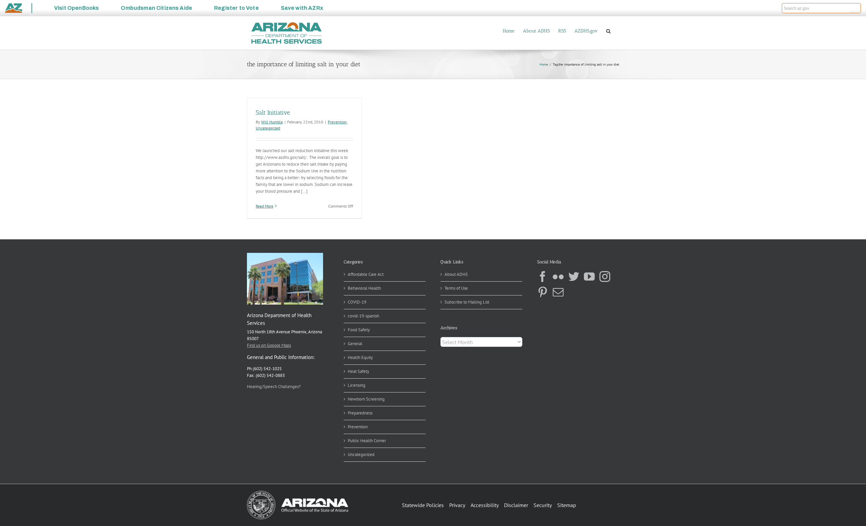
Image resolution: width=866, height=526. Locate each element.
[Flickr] (558, 276)
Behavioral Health (364, 288)
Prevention (337, 121)
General (355, 343)
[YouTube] (589, 276)
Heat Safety (358, 371)
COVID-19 (357, 302)
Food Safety (359, 330)
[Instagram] (604, 276)
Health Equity (360, 357)
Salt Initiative (273, 112)
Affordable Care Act (366, 274)
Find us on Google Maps (269, 345)
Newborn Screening (366, 399)
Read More (264, 206)
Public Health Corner (367, 441)
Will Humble (272, 121)
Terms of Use (456, 288)
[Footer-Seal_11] (297, 493)
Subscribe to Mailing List (467, 302)
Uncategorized (268, 127)
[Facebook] (542, 276)
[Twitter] (573, 276)
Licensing (356, 385)
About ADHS (456, 274)
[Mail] (558, 292)
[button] (855, 8)
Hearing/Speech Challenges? (274, 386)
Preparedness (360, 413)
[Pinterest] (542, 292)
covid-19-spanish (363, 316)
